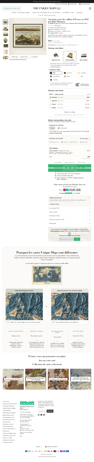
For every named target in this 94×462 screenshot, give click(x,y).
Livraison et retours (53, 212)
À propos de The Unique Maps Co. (10, 403)
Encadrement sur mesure (8, 424)
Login (21, 436)
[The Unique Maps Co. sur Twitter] (44, 415)
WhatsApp (64, 179)
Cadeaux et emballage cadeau (9, 433)
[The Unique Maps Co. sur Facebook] (41, 415)
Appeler (75, 177)
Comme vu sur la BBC (7, 437)
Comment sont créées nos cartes (56, 219)
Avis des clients (6, 431)
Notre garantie (52, 223)
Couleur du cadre (54, 69)
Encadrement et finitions (54, 215)
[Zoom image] (44, 52)
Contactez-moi (6, 401)
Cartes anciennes (6, 421)
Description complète (67, 36)
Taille (69, 94)
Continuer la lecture (54, 204)
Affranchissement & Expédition (9, 412)
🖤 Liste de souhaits (72, 4)
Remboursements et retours (8, 415)
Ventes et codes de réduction (9, 428)
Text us (22, 412)
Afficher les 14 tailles (69, 112)
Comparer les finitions (55, 66)
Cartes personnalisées (47, 15)
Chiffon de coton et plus (8, 426)
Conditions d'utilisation (8, 442)
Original (52, 128)
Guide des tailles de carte (8, 417)
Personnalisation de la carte (9, 419)
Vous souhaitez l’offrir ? (54, 208)
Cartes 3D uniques (7, 410)
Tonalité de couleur (56, 125)
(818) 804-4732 (24, 409)
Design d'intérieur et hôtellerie (9, 408)
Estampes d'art (68, 12)
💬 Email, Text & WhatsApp (61, 4)
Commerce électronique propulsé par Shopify (47, 456)
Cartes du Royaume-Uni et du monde (46, 12)
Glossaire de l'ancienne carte (9, 435)
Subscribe (50, 411)
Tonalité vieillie (63, 128)
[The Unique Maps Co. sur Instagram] (38, 415)
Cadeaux (79, 12)
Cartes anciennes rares (20, 12)
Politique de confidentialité (8, 440)
